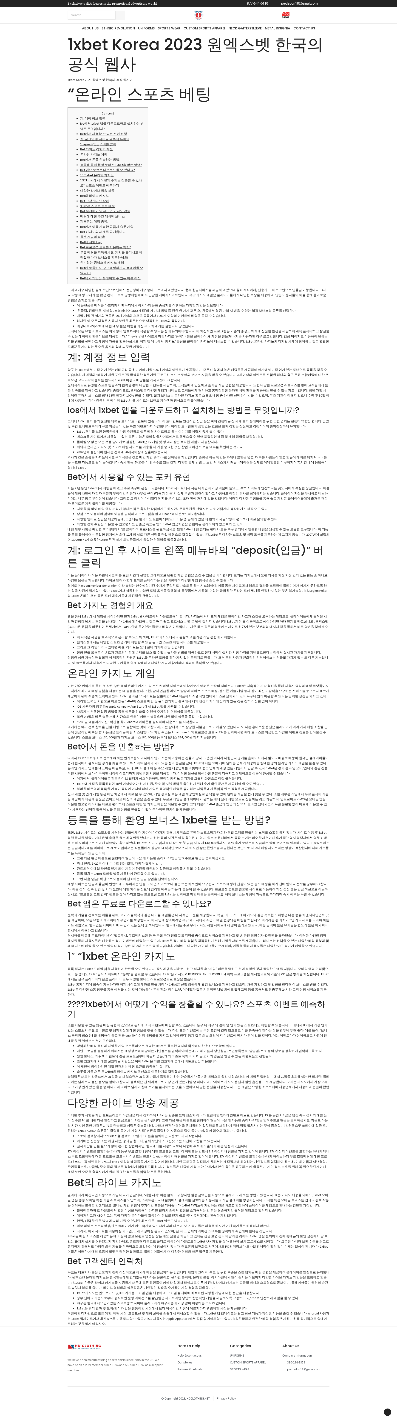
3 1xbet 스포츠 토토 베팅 (97, 206)
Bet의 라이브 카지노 (94, 196)
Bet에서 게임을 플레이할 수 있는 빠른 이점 (110, 278)
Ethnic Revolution (118, 28)
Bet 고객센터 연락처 (94, 201)
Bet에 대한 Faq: (91, 242)
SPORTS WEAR (169, 28)
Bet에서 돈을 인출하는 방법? (100, 159)
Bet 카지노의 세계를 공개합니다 (103, 232)
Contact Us (304, 28)
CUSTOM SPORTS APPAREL (204, 28)
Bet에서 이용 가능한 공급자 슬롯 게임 (106, 227)
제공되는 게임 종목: (94, 221)
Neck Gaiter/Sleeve (245, 28)
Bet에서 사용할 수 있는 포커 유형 (103, 134)
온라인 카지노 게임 (93, 154)
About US (90, 28)
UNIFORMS (146, 28)
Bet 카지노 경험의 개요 (96, 149)
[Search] (120, 15)
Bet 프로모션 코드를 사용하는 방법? (105, 247)
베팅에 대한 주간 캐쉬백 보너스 (102, 216)
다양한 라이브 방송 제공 (97, 191)
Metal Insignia (277, 28)
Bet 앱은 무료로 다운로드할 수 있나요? (107, 170)
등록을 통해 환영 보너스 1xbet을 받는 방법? (111, 165)
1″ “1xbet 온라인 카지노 (97, 175)
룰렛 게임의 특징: (92, 237)
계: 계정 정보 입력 (92, 118)
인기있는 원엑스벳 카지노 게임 (102, 262)
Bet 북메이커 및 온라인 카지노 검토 (105, 211)
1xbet (82, 468)
